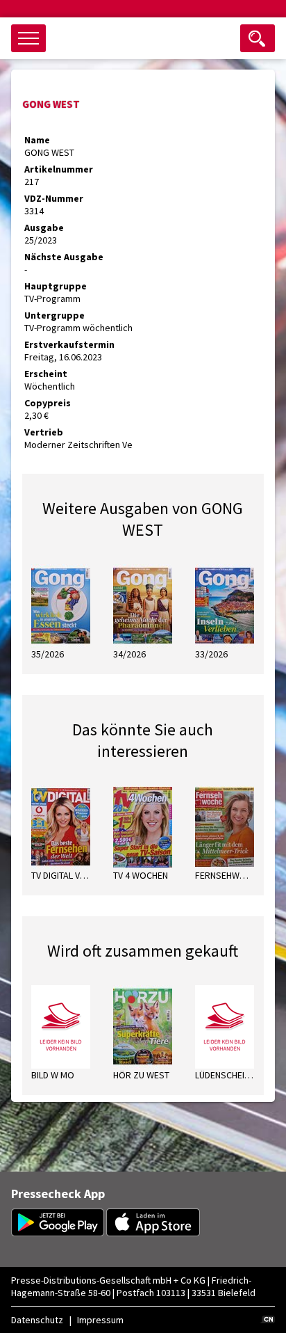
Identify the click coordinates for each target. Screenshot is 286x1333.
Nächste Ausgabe (63, 256)
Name (37, 140)
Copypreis (47, 403)
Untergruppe (54, 315)
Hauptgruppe (55, 286)
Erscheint (45, 373)
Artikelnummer (58, 169)
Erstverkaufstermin (69, 344)
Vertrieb (43, 432)
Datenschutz (37, 1320)
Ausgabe (44, 227)
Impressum (100, 1320)
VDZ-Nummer (53, 198)
